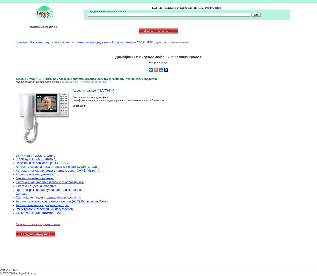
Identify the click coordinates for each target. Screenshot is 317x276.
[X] (166, 70)
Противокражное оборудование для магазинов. (49, 190)
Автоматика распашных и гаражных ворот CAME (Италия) (58, 166)
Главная (21, 42)
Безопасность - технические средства (81, 42)
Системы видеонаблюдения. (36, 186)
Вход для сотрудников (35, 234)
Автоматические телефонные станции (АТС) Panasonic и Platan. (62, 201)
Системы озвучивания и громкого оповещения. (50, 182)
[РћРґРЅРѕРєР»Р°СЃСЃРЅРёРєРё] (156, 70)
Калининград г (40, 42)
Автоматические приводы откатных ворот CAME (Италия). (58, 170)
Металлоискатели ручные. (35, 178)
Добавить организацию (158, 31)
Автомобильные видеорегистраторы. (42, 205)
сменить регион (213, 7)
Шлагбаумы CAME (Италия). (36, 159)
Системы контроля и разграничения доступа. (48, 197)
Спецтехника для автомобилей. (39, 213)
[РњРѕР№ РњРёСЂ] (161, 70)
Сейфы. (21, 193)
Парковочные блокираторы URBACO (42, 163)
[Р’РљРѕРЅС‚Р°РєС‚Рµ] (151, 70)
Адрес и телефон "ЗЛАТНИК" (132, 42)
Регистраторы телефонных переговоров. (45, 209)
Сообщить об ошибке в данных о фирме (38, 224)
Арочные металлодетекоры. (35, 174)
